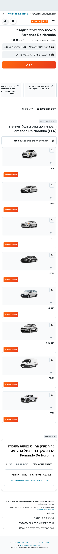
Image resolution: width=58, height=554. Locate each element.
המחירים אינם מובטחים (45, 510)
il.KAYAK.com (44, 542)
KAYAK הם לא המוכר (44, 518)
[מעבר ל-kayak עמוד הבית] (39, 21)
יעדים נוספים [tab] (22, 464)
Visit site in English (18, 13)
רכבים (34, 542)
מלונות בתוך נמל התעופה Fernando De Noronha (29, 480)
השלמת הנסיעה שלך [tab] (42, 464)
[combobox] (43, 40)
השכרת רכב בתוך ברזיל (20, 542)
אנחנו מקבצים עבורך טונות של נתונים (36, 523)
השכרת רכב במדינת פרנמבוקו (30, 545)
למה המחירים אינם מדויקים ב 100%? (36, 528)
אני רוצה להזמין (11, 175)
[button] (3, 14)
